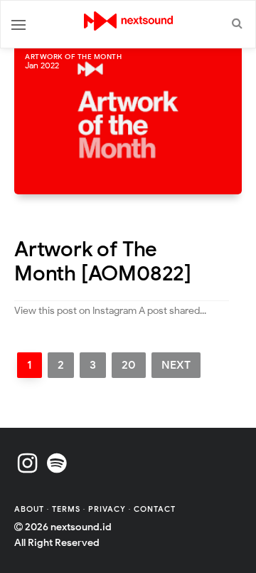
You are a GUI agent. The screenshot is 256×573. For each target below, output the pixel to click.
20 (129, 365)
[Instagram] (27, 463)
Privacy (107, 509)
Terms (67, 509)
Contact (155, 509)
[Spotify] (56, 463)
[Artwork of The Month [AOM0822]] (128, 117)
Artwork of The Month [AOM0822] (102, 261)
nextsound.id (81, 527)
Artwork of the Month (73, 56)
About (30, 509)
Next (176, 365)
